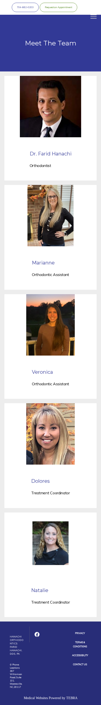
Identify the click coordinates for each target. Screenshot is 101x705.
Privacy (80, 633)
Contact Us (80, 664)
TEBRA (71, 698)
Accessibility (80, 655)
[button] (94, 17)
